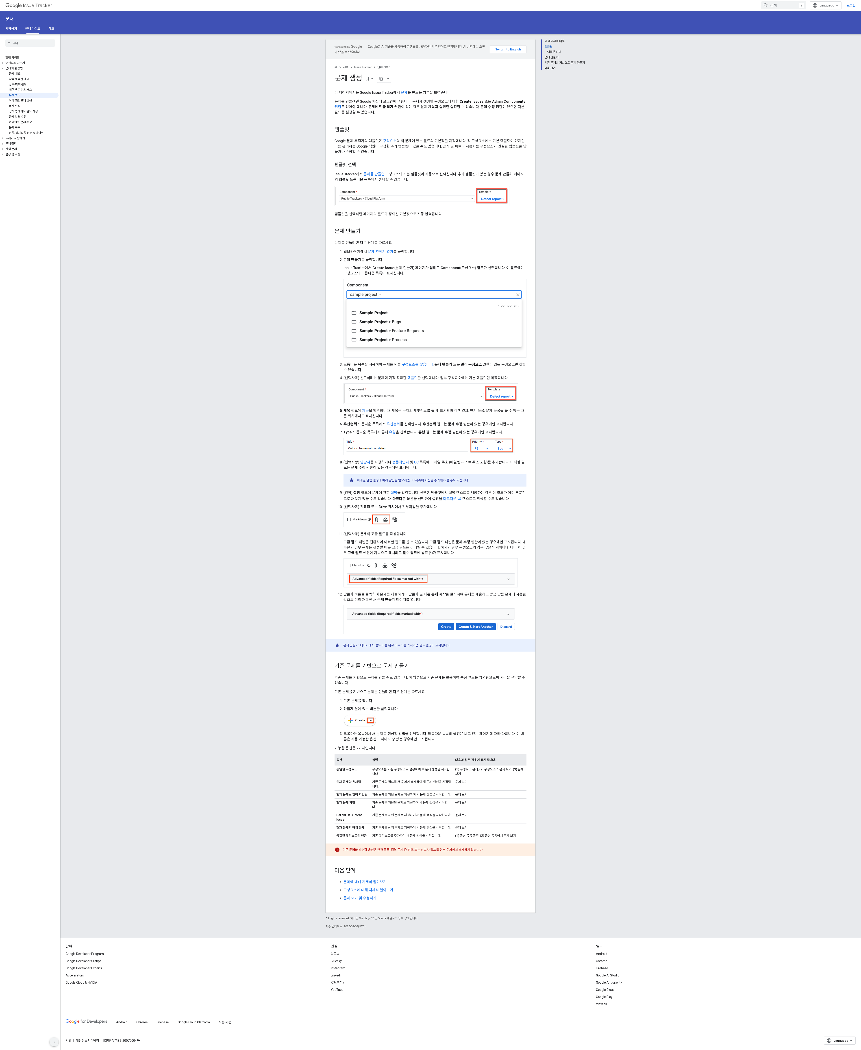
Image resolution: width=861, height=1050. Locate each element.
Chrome (601, 961)
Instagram (338, 968)
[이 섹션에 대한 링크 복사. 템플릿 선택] (360, 165)
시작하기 (11, 29)
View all (601, 1004)
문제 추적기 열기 (380, 252)
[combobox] (783, 5)
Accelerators (75, 975)
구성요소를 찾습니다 (417, 364)
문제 (404, 92)
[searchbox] (30, 43)
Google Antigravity (609, 982)
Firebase (602, 968)
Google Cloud (605, 989)
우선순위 (393, 424)
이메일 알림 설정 (368, 480)
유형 (392, 432)
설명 (394, 493)
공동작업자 (400, 462)
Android (601, 954)
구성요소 (389, 141)
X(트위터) (337, 982)
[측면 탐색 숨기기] (54, 1041)
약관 (69, 1040)
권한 (338, 107)
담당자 (365, 462)
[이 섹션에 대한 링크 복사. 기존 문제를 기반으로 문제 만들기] (413, 666)
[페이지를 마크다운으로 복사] (381, 79)
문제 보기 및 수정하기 (360, 898)
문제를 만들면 (374, 174)
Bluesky (336, 961)
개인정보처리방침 (87, 1040)
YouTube (337, 989)
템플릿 (412, 378)
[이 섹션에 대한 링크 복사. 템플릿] (353, 130)
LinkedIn (336, 975)
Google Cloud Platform (194, 1022)
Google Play (604, 997)
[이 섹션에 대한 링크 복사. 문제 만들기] (365, 231)
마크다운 (450, 499)
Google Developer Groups (83, 961)
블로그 (335, 954)
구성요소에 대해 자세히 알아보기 (368, 890)
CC (416, 462)
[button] (29, 63)
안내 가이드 (32, 29)
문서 (9, 19)
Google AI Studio (607, 975)
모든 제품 (225, 1022)
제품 (345, 67)
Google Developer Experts (84, 968)
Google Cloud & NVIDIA (81, 982)
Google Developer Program (85, 954)
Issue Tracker (37, 5)
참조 (51, 29)
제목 (365, 411)
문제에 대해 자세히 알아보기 (365, 882)
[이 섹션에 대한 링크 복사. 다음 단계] (360, 871)
